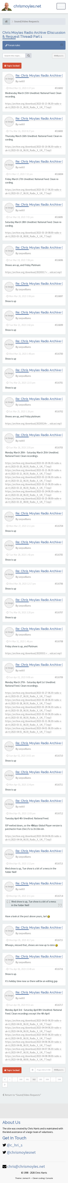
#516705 (59, 554)
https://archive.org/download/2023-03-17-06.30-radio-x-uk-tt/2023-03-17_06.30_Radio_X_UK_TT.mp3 (33, 191)
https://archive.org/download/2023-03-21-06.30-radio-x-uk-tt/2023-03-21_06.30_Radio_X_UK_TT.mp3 (33, 472)
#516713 (59, 863)
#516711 (59, 784)
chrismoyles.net (27, 6)
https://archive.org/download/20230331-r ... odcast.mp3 (33, 653)
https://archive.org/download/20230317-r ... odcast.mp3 (33, 272)
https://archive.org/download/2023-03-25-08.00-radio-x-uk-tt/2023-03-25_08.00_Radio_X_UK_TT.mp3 (33, 500)
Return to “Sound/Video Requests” (22, 1094)
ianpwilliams (25, 253)
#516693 (59, 131)
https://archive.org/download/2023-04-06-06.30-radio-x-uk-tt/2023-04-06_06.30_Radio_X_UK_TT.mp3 (33, 1043)
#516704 (59, 525)
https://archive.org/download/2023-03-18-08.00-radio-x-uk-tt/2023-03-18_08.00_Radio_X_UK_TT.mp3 (33, 234)
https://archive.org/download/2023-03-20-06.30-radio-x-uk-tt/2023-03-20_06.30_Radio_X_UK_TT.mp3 (33, 464)
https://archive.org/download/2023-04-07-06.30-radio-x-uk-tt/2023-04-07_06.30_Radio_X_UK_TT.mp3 (33, 1050)
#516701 (59, 382)
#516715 (59, 940)
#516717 (59, 1005)
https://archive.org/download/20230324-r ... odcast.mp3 (33, 423)
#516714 (59, 896)
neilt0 (22, 81)
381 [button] (27, 1079)
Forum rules (13, 45)
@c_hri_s (14, 1145)
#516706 (59, 583)
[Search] (29, 55)
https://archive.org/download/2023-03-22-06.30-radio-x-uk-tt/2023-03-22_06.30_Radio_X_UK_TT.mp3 (33, 479)
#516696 (59, 260)
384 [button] (47, 1079)
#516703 (59, 447)
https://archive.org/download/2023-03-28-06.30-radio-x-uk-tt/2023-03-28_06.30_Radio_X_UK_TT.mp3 (33, 701)
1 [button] (9, 1079)
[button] (5, 1079)
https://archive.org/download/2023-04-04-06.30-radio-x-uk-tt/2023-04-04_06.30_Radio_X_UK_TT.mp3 (33, 837)
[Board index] (6, 21)
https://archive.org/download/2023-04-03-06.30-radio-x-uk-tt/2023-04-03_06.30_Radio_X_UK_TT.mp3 (33, 1022)
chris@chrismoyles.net (26, 1166)
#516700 (59, 353)
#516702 (59, 411)
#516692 (59, 88)
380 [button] (20, 1079)
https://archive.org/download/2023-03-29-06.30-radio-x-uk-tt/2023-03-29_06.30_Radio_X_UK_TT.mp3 (33, 708)
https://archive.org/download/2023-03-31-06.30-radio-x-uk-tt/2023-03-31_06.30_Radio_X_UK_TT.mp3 (33, 723)
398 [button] (59, 1079)
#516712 (59, 813)
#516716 (59, 969)
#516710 (59, 755)
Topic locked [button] (12, 65)
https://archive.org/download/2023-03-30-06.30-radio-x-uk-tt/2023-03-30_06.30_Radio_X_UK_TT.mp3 (33, 716)
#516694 (59, 174)
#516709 (59, 677)
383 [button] (40, 1079)
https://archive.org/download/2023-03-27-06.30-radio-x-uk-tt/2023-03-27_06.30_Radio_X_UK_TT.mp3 (33, 694)
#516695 (59, 217)
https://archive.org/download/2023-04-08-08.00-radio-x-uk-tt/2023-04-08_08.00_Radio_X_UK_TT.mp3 (33, 1057)
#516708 (59, 641)
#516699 (59, 325)
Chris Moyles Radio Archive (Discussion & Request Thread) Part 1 (33, 35)
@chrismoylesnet (21, 1152)
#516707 (59, 612)
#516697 (59, 296)
